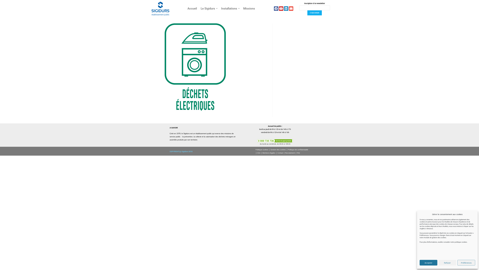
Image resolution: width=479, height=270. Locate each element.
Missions (249, 8)
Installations (229, 8)
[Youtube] (281, 8)
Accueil (192, 8)
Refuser (447, 263)
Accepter (428, 263)
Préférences (466, 263)
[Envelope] (291, 8)
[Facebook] (276, 8)
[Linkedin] (286, 8)
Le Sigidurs (208, 8)
